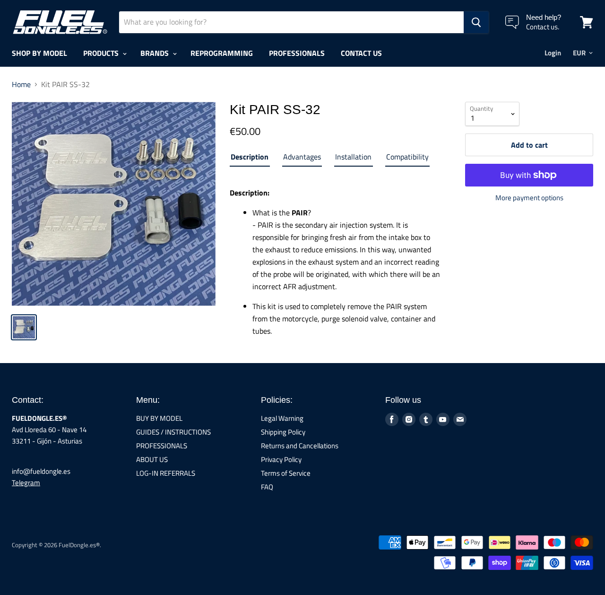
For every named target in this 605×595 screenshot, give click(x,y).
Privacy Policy (281, 459)
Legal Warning (282, 418)
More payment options (529, 198)
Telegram (26, 482)
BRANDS (155, 53)
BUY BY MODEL (159, 418)
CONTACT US (361, 53)
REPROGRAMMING (221, 53)
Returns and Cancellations (299, 445)
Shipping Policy (283, 431)
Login (552, 52)
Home (21, 84)
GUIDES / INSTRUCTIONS (173, 431)
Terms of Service (286, 473)
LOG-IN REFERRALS (165, 473)
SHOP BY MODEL (39, 53)
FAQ (267, 486)
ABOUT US (152, 459)
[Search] (476, 22)
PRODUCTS (102, 53)
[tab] (249, 159)
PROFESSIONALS (297, 53)
